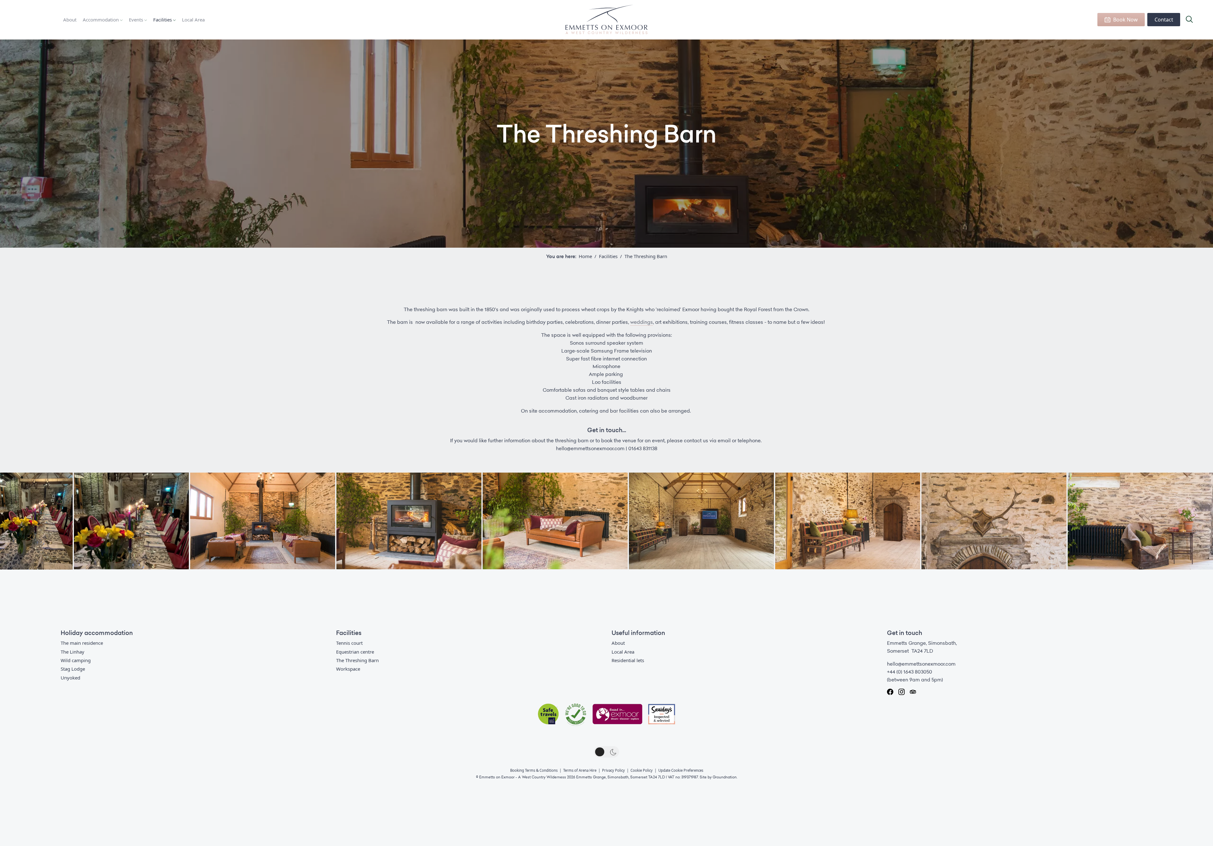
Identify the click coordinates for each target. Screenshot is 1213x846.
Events (136, 19)
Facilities (162, 19)
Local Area (193, 19)
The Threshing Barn (357, 660)
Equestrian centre (355, 652)
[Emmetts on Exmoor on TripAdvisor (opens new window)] (913, 692)
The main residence (82, 643)
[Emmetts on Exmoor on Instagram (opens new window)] (901, 692)
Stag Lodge (73, 669)
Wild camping (76, 660)
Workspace (348, 669)
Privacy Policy (613, 770)
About (69, 19)
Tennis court (349, 643)
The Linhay (72, 652)
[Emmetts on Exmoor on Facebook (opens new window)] (890, 692)
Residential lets (628, 660)
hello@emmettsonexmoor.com (921, 664)
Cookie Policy (642, 770)
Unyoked (70, 677)
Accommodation (101, 19)
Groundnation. (725, 777)
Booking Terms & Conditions (534, 770)
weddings (641, 322)
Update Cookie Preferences (680, 770)
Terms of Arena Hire (579, 770)
